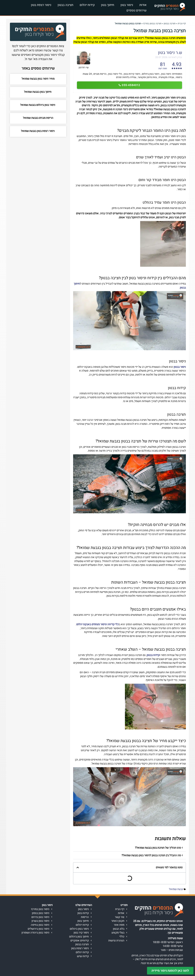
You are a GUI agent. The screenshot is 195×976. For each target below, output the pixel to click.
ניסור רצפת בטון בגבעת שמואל (38, 131)
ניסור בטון (127, 5)
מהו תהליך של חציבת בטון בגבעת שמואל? (158, 848)
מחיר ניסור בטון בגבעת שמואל (38, 79)
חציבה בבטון (65, 5)
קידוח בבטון (153, 655)
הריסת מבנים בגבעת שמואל (38, 118)
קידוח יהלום (87, 5)
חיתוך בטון (107, 5)
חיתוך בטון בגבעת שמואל (38, 92)
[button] (129, 848)
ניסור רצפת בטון (41, 5)
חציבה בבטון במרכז (152, 23)
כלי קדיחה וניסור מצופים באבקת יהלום (97, 624)
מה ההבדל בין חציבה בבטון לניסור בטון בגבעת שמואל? (151, 855)
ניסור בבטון (180, 367)
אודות (143, 5)
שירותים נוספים (136, 10)
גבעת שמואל (176, 889)
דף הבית (182, 23)
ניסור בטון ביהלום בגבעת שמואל (38, 105)
